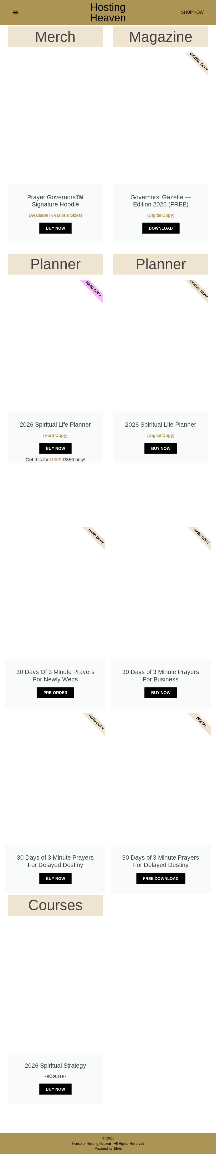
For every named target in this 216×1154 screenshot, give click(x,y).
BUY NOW (55, 228)
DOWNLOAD (161, 228)
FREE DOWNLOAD (161, 878)
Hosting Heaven (108, 12)
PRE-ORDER (55, 692)
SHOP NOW (192, 12)
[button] (15, 12)
